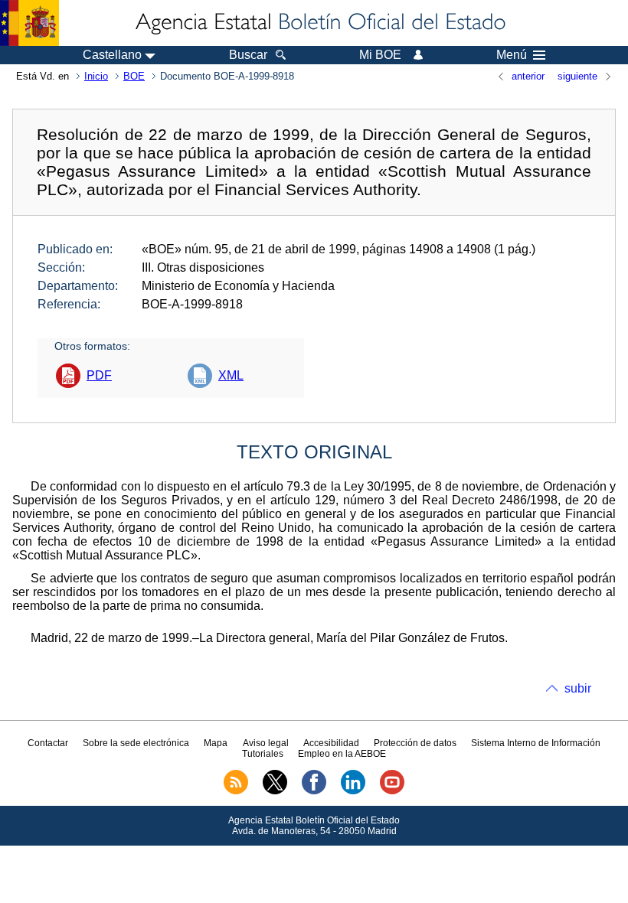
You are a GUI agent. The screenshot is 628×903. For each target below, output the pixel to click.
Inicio (96, 76)
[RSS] (236, 791)
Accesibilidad (331, 743)
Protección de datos (415, 743)
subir (577, 688)
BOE (134, 76)
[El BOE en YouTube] (392, 791)
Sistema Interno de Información (535, 743)
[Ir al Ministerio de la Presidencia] (29, 23)
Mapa (215, 743)
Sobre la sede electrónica (136, 743)
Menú (511, 55)
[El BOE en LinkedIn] (353, 791)
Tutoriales (262, 753)
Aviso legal (266, 743)
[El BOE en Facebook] (314, 791)
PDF (99, 375)
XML (231, 375)
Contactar (48, 743)
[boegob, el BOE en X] (275, 791)
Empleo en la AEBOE (342, 753)
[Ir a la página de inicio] (319, 23)
